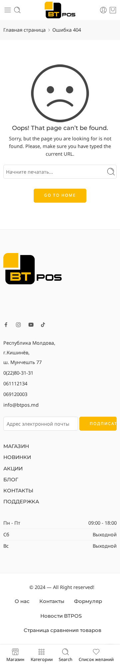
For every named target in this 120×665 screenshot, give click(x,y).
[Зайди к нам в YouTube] (31, 325)
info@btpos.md (21, 404)
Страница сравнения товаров (62, 630)
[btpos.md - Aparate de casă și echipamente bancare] (60, 10)
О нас (22, 601)
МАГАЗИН (16, 446)
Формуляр (88, 601)
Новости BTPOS (61, 616)
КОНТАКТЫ (18, 491)
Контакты (51, 601)
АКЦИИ (13, 469)
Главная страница (24, 29)
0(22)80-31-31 (18, 372)
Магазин (15, 659)
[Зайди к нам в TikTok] (43, 324)
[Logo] (32, 268)
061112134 (15, 383)
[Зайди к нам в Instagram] (18, 325)
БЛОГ (10, 480)
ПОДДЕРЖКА (21, 502)
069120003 (15, 394)
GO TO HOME (60, 195)
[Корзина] (113, 10)
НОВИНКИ (17, 457)
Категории (42, 659)
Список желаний (96, 659)
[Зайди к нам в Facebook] (6, 324)
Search (65, 659)
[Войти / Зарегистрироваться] (103, 10)
